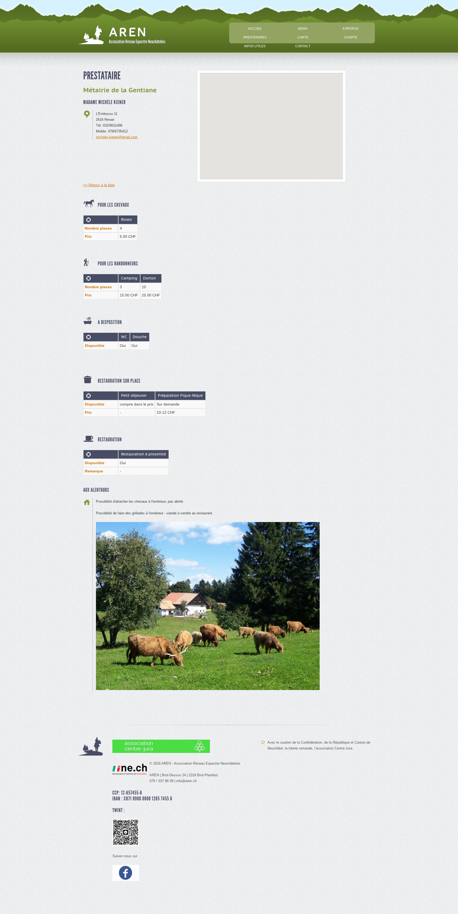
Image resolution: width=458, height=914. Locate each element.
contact (302, 46)
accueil (255, 28)
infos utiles (255, 46)
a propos (350, 28)
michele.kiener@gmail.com (117, 137)
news (302, 28)
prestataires (255, 37)
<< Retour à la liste (99, 185)
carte (302, 37)
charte (350, 37)
